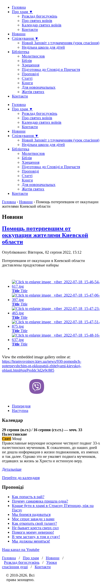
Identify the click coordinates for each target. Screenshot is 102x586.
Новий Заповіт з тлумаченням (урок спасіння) (60, 43)
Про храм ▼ (22, 12)
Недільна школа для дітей (43, 47)
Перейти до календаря (21, 478)
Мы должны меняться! (31, 541)
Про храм (31, 558)
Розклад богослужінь (39, 16)
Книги (27, 83)
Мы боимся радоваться (31, 514)
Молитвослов (33, 56)
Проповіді (30, 74)
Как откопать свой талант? (34, 523)
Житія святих (33, 92)
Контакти (30, 29)
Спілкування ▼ (25, 38)
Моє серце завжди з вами (33, 519)
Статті (27, 78)
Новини (19, 34)
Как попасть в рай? (28, 497)
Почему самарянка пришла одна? (40, 501)
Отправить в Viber (36, 386)
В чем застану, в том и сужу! (36, 537)
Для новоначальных (38, 87)
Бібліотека (20, 52)
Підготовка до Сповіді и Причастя (51, 69)
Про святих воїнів (37, 21)
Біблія (27, 61)
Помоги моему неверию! (33, 532)
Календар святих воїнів (41, 25)
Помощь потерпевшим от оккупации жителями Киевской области (45, 235)
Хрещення (30, 65)
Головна (19, 7)
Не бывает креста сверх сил (35, 528)
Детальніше (12, 469)
